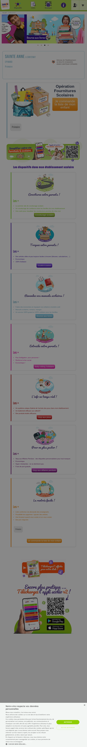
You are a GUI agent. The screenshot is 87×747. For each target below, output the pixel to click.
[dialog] (43, 725)
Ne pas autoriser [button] (68, 728)
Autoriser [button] (68, 722)
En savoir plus (28, 742)
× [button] (84, 705)
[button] (30, 744)
